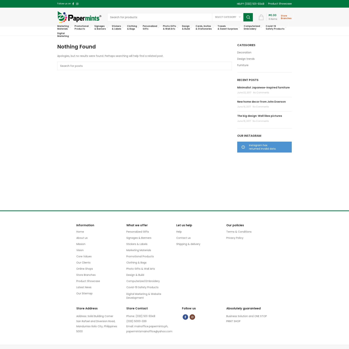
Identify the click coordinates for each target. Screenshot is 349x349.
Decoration (244, 52)
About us (82, 238)
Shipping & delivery (188, 244)
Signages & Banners (138, 238)
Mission (80, 244)
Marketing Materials (138, 250)
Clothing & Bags (136, 262)
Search (248, 17)
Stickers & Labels (136, 244)
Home (80, 232)
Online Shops (84, 269)
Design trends (246, 59)
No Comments (261, 92)
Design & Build (135, 275)
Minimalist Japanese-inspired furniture (263, 87)
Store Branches (86, 275)
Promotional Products (140, 256)
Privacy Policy (234, 238)
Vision (80, 250)
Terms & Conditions (239, 232)
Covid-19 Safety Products (142, 287)
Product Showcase (88, 281)
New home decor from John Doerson (261, 102)
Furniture (242, 65)
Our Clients (83, 262)
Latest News (83, 287)
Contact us (183, 238)
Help (179, 232)
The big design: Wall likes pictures (259, 116)
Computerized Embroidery (143, 281)
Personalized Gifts (137, 232)
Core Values (84, 256)
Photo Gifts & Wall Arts (140, 269)
